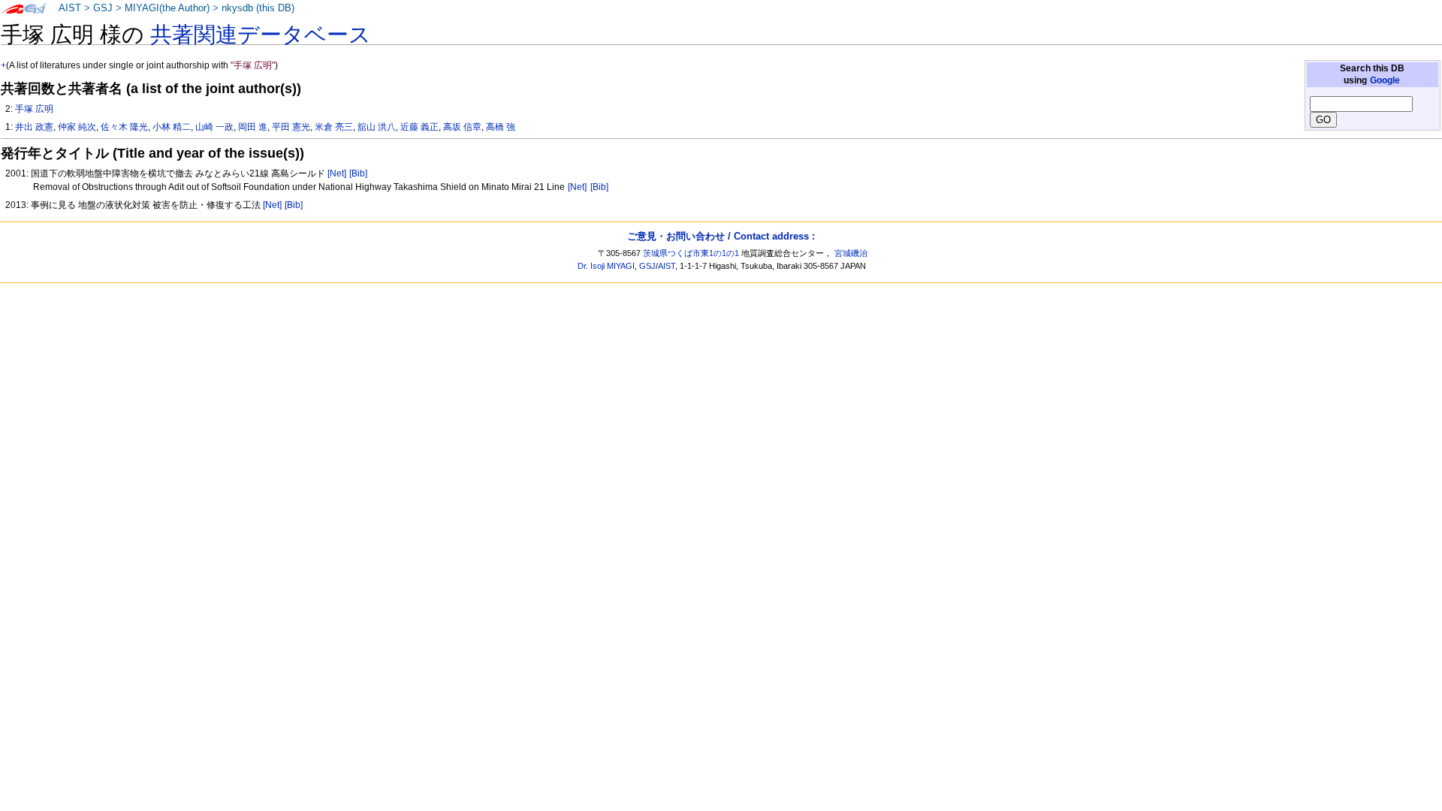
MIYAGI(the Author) (167, 8)
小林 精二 (171, 127)
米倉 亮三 (334, 127)
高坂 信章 (462, 127)
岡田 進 (252, 127)
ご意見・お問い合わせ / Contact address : (721, 236)
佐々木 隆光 (124, 127)
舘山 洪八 (376, 127)
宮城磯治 (850, 253)
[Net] (336, 173)
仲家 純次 (77, 127)
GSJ (103, 8)
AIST (70, 8)
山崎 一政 (214, 127)
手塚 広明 (34, 109)
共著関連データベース (260, 35)
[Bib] (358, 173)
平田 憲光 (291, 127)
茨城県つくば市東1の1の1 (691, 253)
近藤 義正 (419, 127)
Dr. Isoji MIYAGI (606, 265)
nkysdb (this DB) (258, 8)
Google (1385, 80)
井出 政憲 (34, 127)
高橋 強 (500, 127)
